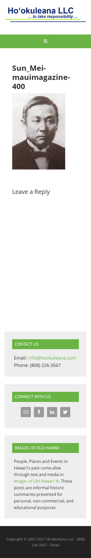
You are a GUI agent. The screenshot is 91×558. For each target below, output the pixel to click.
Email (54, 545)
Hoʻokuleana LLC (45, 17)
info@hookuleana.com (52, 358)
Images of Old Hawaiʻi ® (36, 481)
